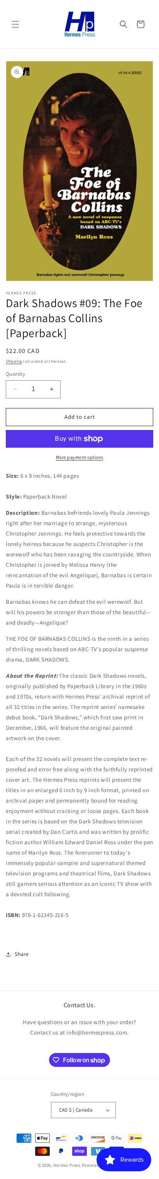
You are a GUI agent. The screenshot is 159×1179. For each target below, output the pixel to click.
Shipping (14, 361)
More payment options (79, 457)
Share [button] (22, 954)
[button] (15, 24)
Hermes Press (66, 1165)
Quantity (15, 374)
